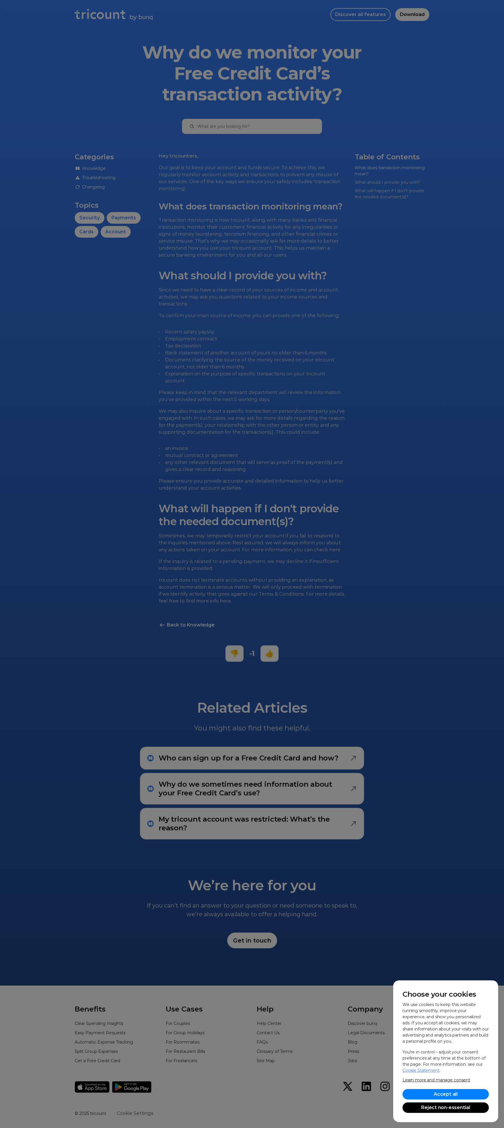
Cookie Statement (421, 1070)
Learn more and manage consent (436, 1080)
